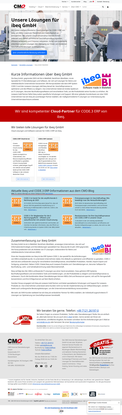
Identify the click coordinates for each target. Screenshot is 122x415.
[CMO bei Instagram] (46, 366)
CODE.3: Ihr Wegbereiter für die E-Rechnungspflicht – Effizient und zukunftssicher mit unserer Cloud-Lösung (40, 218)
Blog (85, 1)
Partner (64, 1)
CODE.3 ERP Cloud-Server (21, 139)
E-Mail (69, 317)
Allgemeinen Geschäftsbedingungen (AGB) (46, 384)
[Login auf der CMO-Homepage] (108, 7)
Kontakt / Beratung (103, 1)
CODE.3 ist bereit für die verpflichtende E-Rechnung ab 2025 (41, 199)
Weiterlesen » (32, 210)
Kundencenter (75, 1)
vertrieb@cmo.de (43, 322)
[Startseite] (19, 7)
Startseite (14, 65)
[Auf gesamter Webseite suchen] (103, 7)
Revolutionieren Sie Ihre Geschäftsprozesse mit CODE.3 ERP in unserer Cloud (92, 217)
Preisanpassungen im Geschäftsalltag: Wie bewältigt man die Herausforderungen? (92, 199)
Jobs (92, 1)
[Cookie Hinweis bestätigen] (119, 403)
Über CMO (75, 7)
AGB (84, 401)
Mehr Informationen (23, 179)
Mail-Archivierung (52, 7)
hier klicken (49, 193)
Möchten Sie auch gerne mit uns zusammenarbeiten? (35, 389)
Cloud (40, 7)
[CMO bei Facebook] (36, 366)
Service (65, 7)
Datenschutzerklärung (94, 411)
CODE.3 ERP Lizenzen (45, 139)
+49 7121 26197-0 (88, 310)
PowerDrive (104, 365)
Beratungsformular (77, 322)
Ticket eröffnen (50, 348)
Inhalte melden (66, 401)
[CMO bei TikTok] (51, 366)
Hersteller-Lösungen (26, 65)
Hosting (32, 7)
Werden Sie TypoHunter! (51, 401)
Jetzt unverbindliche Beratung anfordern (29, 52)
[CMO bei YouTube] (41, 366)
